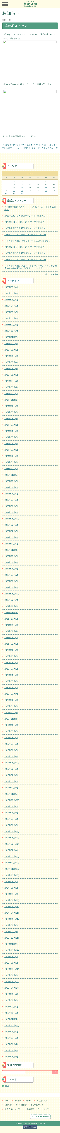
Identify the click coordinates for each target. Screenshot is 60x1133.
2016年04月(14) (11, 988)
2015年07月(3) (11, 1038)
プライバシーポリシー (13, 1109)
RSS (7, 1086)
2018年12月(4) (11, 787)
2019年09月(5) (11, 731)
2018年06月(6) (11, 825)
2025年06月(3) (11, 368)
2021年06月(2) (11, 637)
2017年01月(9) (11, 931)
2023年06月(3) (11, 506)
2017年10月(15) (11, 875)
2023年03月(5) (11, 525)
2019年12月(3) (11, 712)
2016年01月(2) (11, 1007)
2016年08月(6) (11, 963)
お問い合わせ (21, 1105)
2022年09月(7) (11, 562)
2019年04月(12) (11, 762)
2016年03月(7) (11, 994)
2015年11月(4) (11, 1019)
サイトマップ (43, 1109)
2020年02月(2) (11, 700)
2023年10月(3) (11, 481)
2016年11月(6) (11, 944)
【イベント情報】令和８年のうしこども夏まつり (27, 241)
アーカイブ (13, 280)
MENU (5, 4)
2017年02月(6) (11, 925)
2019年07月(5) (11, 744)
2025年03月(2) (11, 387)
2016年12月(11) (11, 938)
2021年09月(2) (11, 625)
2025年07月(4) (11, 362)
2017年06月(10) (11, 900)
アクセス (29, 1101)
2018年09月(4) (11, 806)
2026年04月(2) (11, 306)
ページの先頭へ (44, 1116)
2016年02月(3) (11, 1000)
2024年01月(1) (11, 462)
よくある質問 (42, 1101)
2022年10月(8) (11, 556)
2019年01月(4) (11, 781)
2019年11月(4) (11, 719)
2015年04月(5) (11, 1057)
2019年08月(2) (11, 737)
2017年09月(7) (11, 881)
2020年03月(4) (11, 694)
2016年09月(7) (11, 956)
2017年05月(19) (11, 906)
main (18, 148)
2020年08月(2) (11, 662)
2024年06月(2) (11, 431)
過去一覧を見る (51, 274)
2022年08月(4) (11, 568)
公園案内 (17, 1101)
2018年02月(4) (11, 850)
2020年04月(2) (11, 687)
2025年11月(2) (11, 337)
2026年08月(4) (11, 287)
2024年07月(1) (11, 425)
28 (6, 194)
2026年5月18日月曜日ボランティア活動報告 (25, 259)
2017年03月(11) (11, 919)
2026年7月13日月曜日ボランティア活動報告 (25, 234)
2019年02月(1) (11, 775)
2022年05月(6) (11, 587)
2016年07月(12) (11, 969)
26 (46, 191)
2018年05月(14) (11, 831)
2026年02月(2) (11, 318)
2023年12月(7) (11, 468)
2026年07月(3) (11, 293)
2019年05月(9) (11, 756)
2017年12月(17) (11, 862)
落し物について (37, 1105)
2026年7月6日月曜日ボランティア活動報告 (24, 247)
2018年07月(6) (11, 819)
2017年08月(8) (11, 888)
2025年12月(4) (11, 331)
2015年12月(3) (11, 1013)
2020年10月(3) (11, 656)
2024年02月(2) (11, 456)
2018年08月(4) (11, 812)
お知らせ (8, 1105)
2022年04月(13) (11, 593)
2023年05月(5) (11, 512)
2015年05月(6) (11, 1050)
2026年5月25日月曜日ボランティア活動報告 (25, 253)
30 (22, 194)
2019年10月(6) (11, 725)
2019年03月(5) (11, 769)
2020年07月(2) (11, 669)
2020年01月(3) (11, 706)
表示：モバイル (30, 1127)
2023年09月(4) (11, 487)
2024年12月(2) (11, 393)
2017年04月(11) (11, 913)
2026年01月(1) (11, 324)
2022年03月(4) (11, 600)
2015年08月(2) (11, 1032)
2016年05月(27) (11, 981)
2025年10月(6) (11, 343)
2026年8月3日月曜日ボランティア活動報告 (24, 222)
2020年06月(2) (11, 675)
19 (46, 187)
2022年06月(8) (11, 581)
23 (22, 191)
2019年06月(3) (11, 750)
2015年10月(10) (11, 1025)
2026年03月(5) (11, 312)
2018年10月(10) (11, 800)
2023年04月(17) (11, 518)
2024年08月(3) (11, 418)
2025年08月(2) (11, 356)
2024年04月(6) (11, 443)
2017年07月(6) (11, 894)
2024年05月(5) (11, 437)
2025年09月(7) (11, 350)
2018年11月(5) (11, 794)
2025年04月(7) (11, 381)
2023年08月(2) (11, 493)
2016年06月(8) (11, 975)
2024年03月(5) (11, 450)
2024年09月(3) (11, 412)
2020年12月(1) (11, 650)
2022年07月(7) (11, 575)
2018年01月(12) (11, 856)
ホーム (7, 1101)
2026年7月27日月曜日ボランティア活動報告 (25, 228)
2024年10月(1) (11, 406)
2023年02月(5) (11, 531)
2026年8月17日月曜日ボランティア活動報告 (25, 216)
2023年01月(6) (11, 537)
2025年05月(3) (11, 375)
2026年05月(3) (11, 299)
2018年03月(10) (11, 844)
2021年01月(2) (11, 644)
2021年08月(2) (11, 631)
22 (14, 191)
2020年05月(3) (11, 681)
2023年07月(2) (11, 500)
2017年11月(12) (11, 869)
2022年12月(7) (11, 543)
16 (22, 187)
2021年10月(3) (11, 619)
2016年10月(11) (11, 950)
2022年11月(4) (11, 550)
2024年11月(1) (11, 400)
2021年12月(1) (11, 606)
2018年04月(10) (11, 837)
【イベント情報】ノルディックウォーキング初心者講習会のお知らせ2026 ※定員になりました (30, 267)
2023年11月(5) (11, 475)
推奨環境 (30, 1109)
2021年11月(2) (11, 612)
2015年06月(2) (11, 1044)
